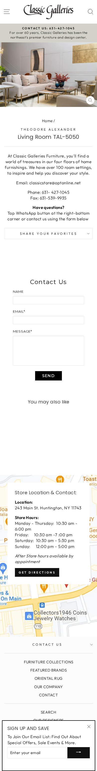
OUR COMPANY (48, 686)
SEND (48, 375)
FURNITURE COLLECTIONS (48, 662)
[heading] (48, 282)
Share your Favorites (48, 234)
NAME (18, 291)
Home (47, 120)
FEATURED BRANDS (48, 670)
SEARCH (48, 712)
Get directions (37, 572)
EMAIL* (19, 311)
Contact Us (47, 644)
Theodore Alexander (48, 129)
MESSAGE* (22, 331)
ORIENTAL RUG (49, 678)
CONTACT (48, 695)
